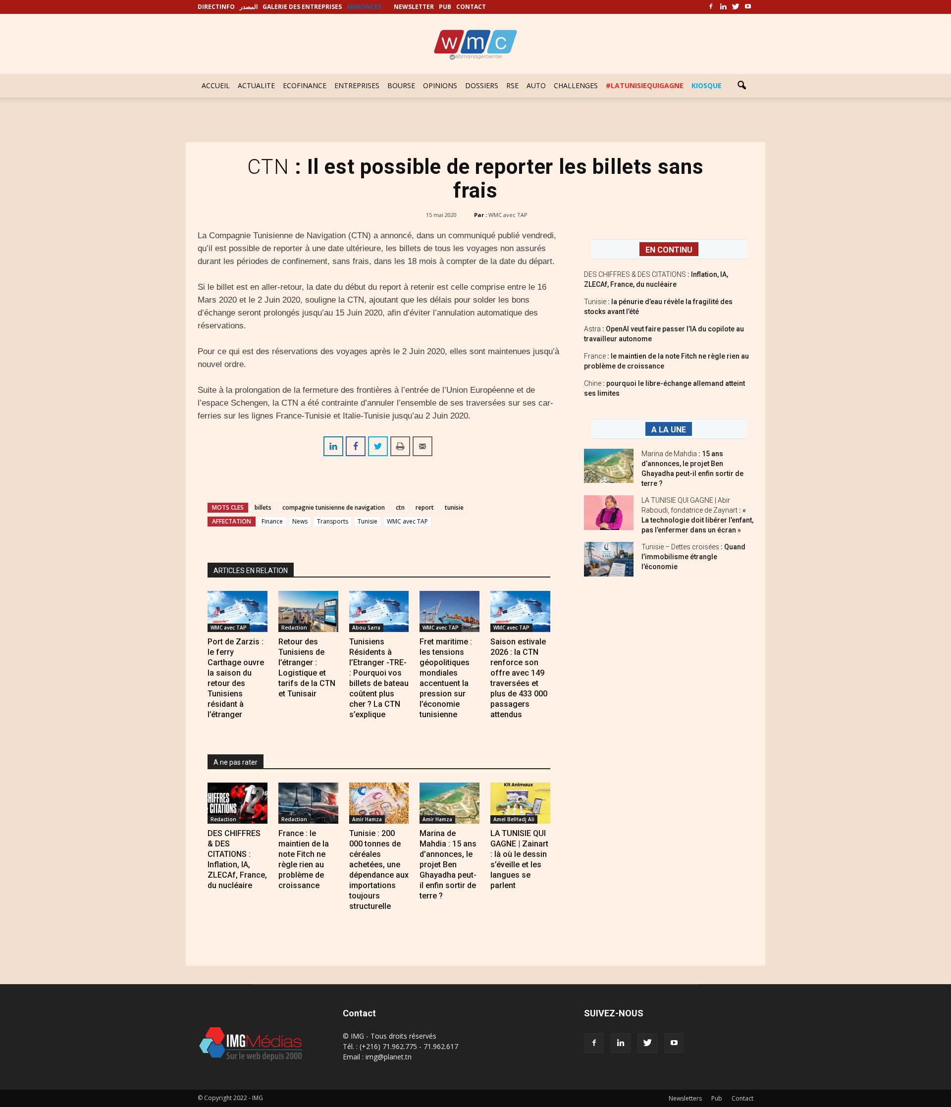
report (425, 507)
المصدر (249, 6)
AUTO (536, 85)
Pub (716, 1098)
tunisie (454, 507)
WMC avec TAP (508, 214)
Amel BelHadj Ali (513, 819)
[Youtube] (747, 7)
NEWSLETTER (414, 6)
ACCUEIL (216, 85)
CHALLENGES (576, 85)
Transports (332, 521)
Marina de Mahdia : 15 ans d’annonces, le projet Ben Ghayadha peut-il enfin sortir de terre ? (448, 864)
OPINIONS (440, 85)
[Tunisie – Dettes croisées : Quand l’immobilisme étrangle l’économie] (609, 559)
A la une (668, 429)
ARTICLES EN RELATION (250, 571)
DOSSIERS (481, 85)
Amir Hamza (367, 819)
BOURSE (401, 85)
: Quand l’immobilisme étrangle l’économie (693, 557)
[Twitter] (735, 7)
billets (263, 507)
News (300, 521)
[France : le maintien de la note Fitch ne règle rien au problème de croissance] (308, 803)
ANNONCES (364, 6)
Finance (272, 521)
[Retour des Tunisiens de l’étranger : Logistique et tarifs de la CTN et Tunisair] (308, 611)
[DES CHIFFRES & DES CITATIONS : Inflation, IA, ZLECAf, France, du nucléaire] (237, 803)
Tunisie (367, 521)
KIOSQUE (706, 85)
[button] (741, 86)
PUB (445, 6)
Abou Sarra (366, 627)
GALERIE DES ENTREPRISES (302, 6)
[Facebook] (710, 7)
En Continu (668, 250)
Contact (742, 1098)
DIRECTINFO (216, 6)
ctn (400, 507)
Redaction (294, 627)
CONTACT (471, 6)
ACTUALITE (256, 85)
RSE (512, 85)
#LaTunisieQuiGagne (645, 85)
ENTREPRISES (356, 85)
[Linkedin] (723, 7)
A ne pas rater (235, 762)
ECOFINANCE (304, 85)
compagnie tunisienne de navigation (333, 507)
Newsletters (685, 1098)
